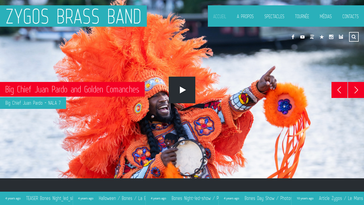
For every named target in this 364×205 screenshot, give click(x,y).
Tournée (302, 16)
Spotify (312, 37)
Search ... (354, 37)
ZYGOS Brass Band (73, 16)
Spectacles (274, 16)
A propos (245, 16)
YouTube (302, 37)
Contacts (350, 16)
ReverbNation (321, 37)
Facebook (293, 37)
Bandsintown (341, 37)
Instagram (331, 37)
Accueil (219, 16)
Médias (326, 16)
